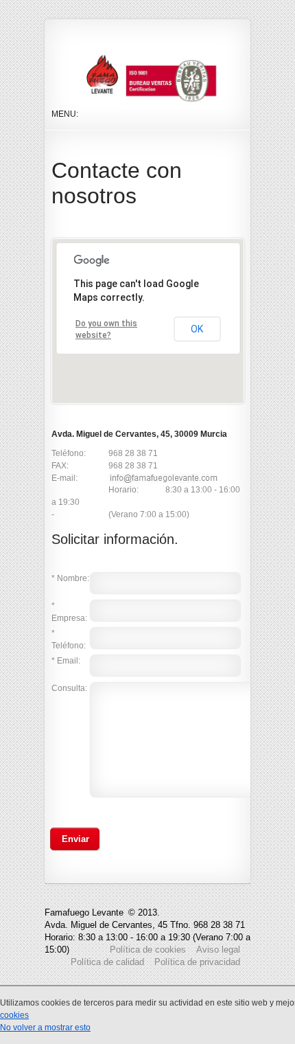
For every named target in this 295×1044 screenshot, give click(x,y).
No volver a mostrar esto (45, 1027)
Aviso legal (218, 949)
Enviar (75, 839)
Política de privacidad (197, 962)
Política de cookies (148, 949)
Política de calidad (107, 962)
